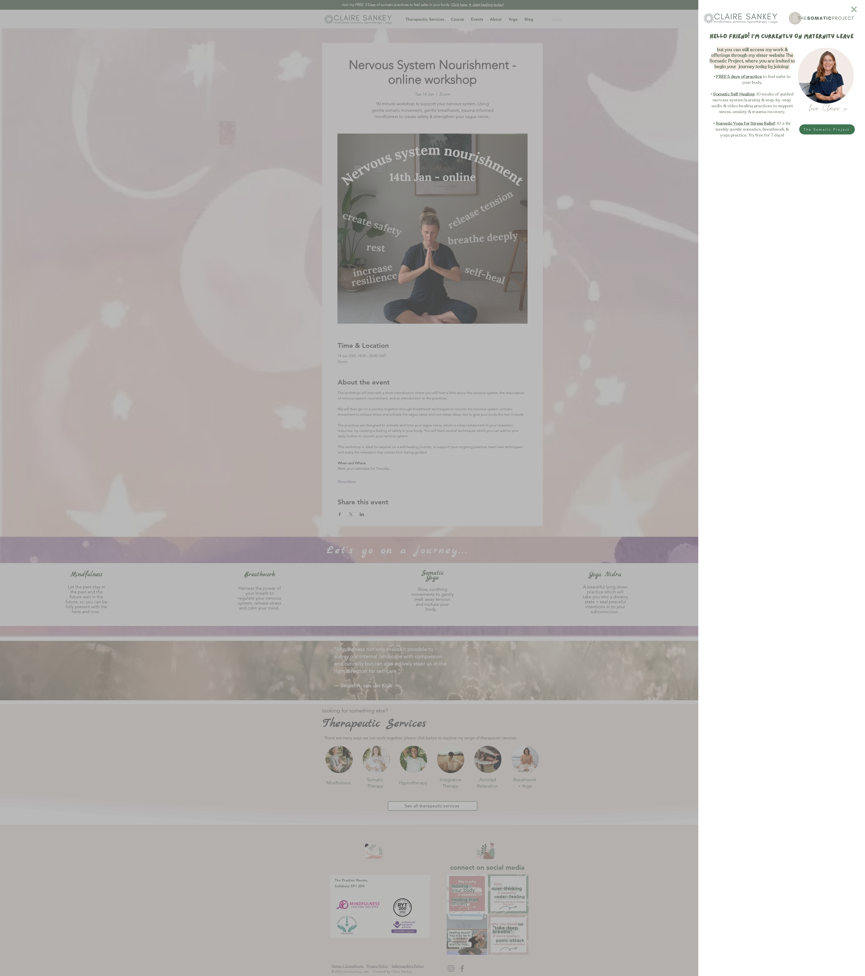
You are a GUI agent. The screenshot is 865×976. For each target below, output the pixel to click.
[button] (854, 9)
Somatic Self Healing (733, 94)
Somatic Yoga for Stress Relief (745, 123)
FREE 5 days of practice (739, 77)
